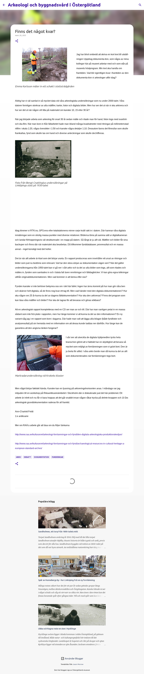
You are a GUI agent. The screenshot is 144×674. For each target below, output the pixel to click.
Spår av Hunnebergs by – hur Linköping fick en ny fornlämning (66, 580)
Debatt (27, 457)
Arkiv (18, 457)
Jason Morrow (78, 664)
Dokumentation (41, 457)
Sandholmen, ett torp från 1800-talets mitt (58, 531)
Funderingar (57, 457)
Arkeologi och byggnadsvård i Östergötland (54, 4)
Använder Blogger (73, 658)
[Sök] (104, 5)
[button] (16, 41)
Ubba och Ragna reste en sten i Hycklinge (57, 629)
